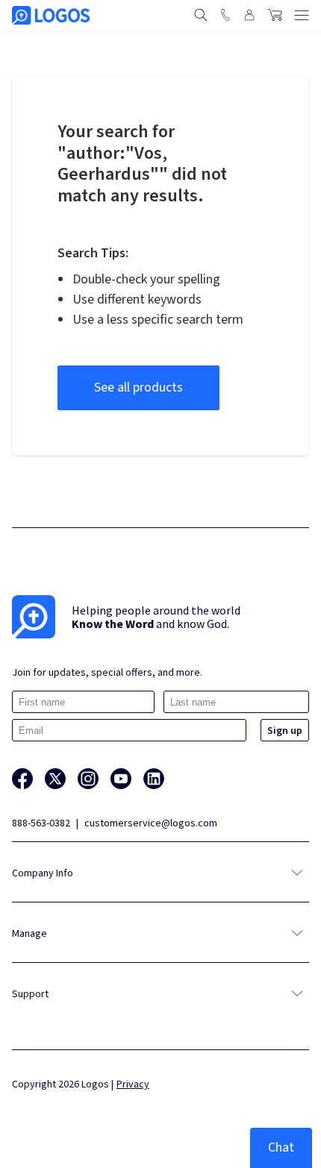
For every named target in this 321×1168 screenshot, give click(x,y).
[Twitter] (55, 778)
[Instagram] (88, 778)
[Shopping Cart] (274, 15)
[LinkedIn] (153, 778)
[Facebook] (22, 778)
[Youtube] (120, 778)
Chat (281, 1147)
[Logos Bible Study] (51, 15)
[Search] (201, 15)
